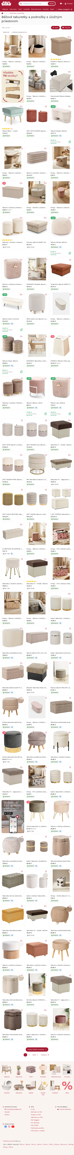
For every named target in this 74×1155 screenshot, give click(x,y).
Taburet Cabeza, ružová (34, 403)
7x (11, 128)
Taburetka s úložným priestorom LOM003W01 (17, 583)
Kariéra (7, 1114)
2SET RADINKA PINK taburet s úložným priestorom (19, 479)
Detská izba (43, 1093)
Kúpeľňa (53, 9)
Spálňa (31, 1093)
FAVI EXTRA (34, 1125)
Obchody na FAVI (36, 1112)
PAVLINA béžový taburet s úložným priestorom (42, 479)
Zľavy (67, 1093)
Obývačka (19, 1093)
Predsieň (55, 1093)
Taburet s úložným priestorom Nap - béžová (17, 284)
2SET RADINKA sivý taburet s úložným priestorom (43, 445)
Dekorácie (13, 9)
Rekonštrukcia (36, 9)
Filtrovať (67, 27)
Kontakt (7, 1112)
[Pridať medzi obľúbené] (21, 37)
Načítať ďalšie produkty (36, 1049)
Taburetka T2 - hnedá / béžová (36, 583)
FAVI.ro (33, 1144)
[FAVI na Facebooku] (6, 1127)
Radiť (56, 27)
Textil (20, 9)
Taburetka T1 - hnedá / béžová (61, 445)
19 (70, 37)
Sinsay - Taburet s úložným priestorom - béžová (43, 96)
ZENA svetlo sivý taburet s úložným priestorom (42, 319)
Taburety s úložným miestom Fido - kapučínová (18, 403)
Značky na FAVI (36, 1114)
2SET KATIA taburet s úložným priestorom (16, 445)
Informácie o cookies (38, 1130)
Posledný (44, 1055)
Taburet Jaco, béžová (58, 403)
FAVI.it (51, 1144)
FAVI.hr (45, 1144)
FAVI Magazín (35, 1120)
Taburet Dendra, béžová (59, 242)
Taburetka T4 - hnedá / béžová (36, 930)
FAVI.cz (22, 1144)
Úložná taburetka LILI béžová (36, 826)
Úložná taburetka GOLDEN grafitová (14, 757)
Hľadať (51, 3)
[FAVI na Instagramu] (9, 1127)
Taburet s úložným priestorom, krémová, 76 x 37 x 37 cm (21, 207)
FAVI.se (57, 1144)
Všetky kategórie (64, 9)
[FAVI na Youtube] (13, 1127)
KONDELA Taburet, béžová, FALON (62, 61)
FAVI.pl (28, 1144)
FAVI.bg (71, 1144)
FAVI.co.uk (64, 1144)
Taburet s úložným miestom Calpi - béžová (41, 173)
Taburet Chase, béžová (10, 361)
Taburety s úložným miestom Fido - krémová (17, 242)
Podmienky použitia (37, 1128)
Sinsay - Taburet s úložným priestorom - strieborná (44, 618)
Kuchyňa (46, 9)
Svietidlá (27, 9)
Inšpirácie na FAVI (37, 1117)
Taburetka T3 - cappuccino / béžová (14, 792)
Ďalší (34, 1055)
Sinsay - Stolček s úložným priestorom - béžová (43, 207)
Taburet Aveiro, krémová (10, 319)
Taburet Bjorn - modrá (9, 131)
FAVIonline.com (8, 1141)
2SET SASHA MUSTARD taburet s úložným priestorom (20, 514)
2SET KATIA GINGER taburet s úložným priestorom (43, 131)
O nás (33, 1109)
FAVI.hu (39, 1144)
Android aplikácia (65, 1109)
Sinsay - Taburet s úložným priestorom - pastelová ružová (46, 722)
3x (60, 59)
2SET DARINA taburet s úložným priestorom (41, 514)
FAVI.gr (5, 1147)
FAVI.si (11, 1147)
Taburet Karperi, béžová (59, 131)
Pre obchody (35, 1122)
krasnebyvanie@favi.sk (14, 1109)
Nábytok (5, 9)
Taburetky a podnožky (17, 13)
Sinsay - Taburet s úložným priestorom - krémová (43, 61)
